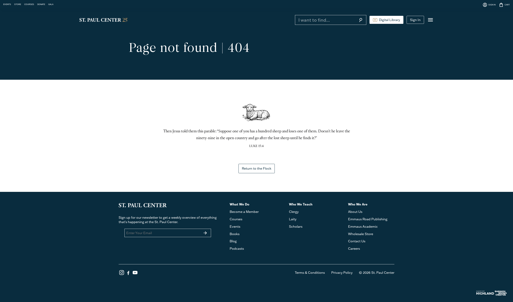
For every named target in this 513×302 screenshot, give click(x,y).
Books (234, 234)
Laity (292, 219)
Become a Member (244, 212)
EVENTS (7, 4)
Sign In (415, 20)
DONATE (41, 4)
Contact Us (356, 241)
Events (235, 226)
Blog (233, 241)
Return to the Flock (256, 168)
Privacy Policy (341, 273)
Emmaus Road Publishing (367, 219)
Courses (236, 219)
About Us (355, 212)
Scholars (295, 226)
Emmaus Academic (363, 226)
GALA (50, 4)
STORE (17, 4)
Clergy (294, 212)
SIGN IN (489, 4)
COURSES (29, 4)
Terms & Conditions (310, 273)
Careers (354, 249)
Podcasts (237, 249)
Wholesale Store (360, 234)
